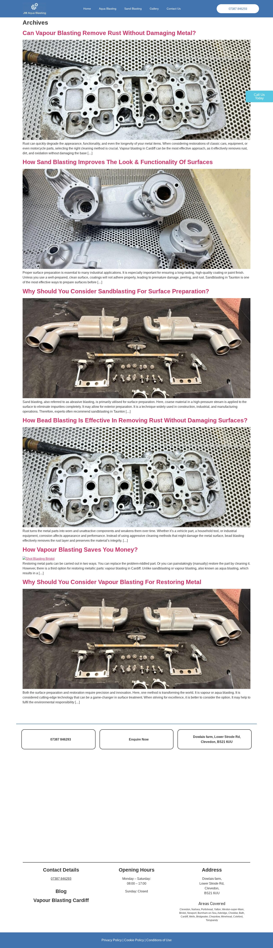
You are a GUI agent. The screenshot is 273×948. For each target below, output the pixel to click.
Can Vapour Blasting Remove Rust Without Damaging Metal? (109, 33)
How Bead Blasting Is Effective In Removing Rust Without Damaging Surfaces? (135, 420)
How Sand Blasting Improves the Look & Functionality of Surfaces (118, 162)
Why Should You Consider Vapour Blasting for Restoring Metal (113, 582)
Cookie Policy (134, 940)
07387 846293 (61, 878)
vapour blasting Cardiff (61, 900)
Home (87, 8)
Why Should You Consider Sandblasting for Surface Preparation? (116, 291)
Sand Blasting (133, 8)
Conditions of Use (159, 940)
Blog (61, 891)
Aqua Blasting (107, 8)
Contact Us (174, 8)
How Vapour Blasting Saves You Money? (80, 549)
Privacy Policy (112, 940)
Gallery (154, 8)
